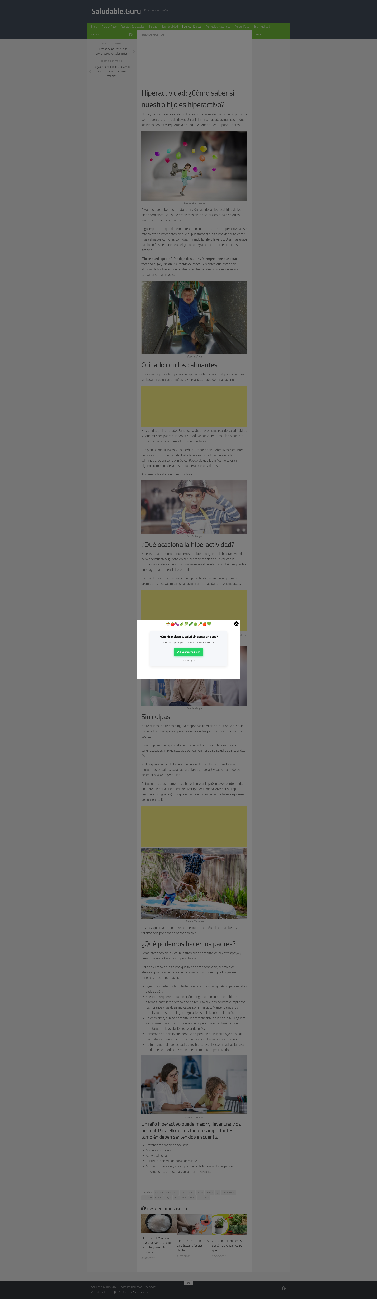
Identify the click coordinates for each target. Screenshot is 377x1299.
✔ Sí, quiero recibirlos (188, 652)
